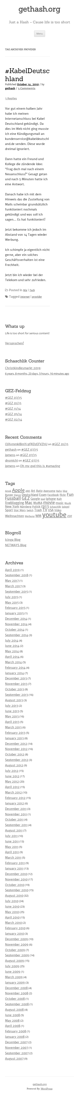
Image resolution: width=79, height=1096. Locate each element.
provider (37, 296)
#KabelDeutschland (27, 74)
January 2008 (15, 1037)
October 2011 (14, 819)
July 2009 (12, 966)
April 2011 (12, 852)
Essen (43, 495)
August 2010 (14, 895)
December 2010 (16, 874)
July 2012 (11, 771)
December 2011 (16, 809)
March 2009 (14, 977)
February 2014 (15, 668)
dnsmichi (11, 460)
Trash (38, 510)
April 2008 (12, 1026)
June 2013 (12, 711)
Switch (30, 510)
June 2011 (12, 841)
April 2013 (12, 722)
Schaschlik (55, 506)
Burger (9, 494)
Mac (28, 502)
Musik (67, 503)
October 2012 (14, 754)
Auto (39, 491)
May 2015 (12, 602)
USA (51, 510)
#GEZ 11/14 (13, 409)
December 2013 (16, 678)
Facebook (53, 494)
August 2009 (14, 961)
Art (33, 491)
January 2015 (14, 613)
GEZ (26, 498)
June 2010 (12, 906)
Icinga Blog (12, 540)
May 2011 (11, 847)
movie (49, 502)
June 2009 (12, 972)
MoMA (37, 503)
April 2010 (12, 917)
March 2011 (13, 857)
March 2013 (13, 727)
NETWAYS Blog (15, 545)
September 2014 (16, 635)
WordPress (46, 1088)
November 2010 (16, 879)
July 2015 (11, 597)
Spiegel (65, 506)
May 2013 (12, 716)
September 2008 (17, 1004)
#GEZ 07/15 (13, 398)
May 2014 (12, 651)
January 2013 (14, 738)
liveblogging (14, 503)
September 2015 (16, 591)
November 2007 (16, 1048)
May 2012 (12, 781)
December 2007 (16, 1042)
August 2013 (14, 700)
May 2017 (12, 581)
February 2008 (15, 1031)
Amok (8, 491)
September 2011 (16, 825)
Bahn (59, 491)
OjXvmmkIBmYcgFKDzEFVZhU (26, 444)
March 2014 (13, 662)
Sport (9, 510)
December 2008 (16, 988)
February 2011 (15, 863)
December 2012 (16, 744)
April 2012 (12, 787)
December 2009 (16, 939)
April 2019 (12, 570)
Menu (39, 33)
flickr (63, 494)
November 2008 (16, 993)
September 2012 (16, 760)
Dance (17, 495)
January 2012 (14, 803)
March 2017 (13, 586)
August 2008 (14, 1010)
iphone (51, 499)
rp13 (45, 506)
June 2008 (12, 1015)
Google (35, 499)
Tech (32, 290)
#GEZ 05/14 (13, 414)
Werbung (30, 516)
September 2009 (17, 955)
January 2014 (14, 673)
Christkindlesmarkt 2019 (22, 368)
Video (57, 510)
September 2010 (16, 890)
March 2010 (13, 923)
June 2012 (12, 776)
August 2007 (14, 1058)
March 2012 (13, 792)
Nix (25, 290)
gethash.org (39, 9)
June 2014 (12, 646)
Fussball (13, 498)
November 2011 (16, 814)
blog (65, 491)
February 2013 (15, 733)
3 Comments (26, 88)
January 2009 (15, 982)
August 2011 (14, 830)
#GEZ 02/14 (13, 419)
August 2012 (14, 765)
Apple (18, 490)
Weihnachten (14, 516)
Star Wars (20, 510)
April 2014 (12, 657)
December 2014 (16, 619)
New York (12, 506)
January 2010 (14, 933)
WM (38, 516)
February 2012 (15, 798)
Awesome (49, 490)
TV (45, 510)
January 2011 (14, 868)
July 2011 (11, 836)
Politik (36, 506)
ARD (27, 491)
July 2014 (11, 640)
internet (25, 296)
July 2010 (11, 901)
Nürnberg (25, 506)
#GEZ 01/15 (13, 403)
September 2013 (16, 695)
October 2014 (14, 630)
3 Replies (11, 98)
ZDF (69, 516)
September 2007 (17, 1053)
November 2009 (16, 944)
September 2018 (16, 575)
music (60, 503)
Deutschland (30, 495)
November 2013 (16, 684)
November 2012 (16, 749)
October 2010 (14, 885)
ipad (43, 499)
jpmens (10, 455)
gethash (10, 88)
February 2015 (15, 608)
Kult (59, 498)
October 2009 (15, 950)
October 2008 (15, 999)
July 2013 (11, 706)
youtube (54, 515)
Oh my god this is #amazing (40, 466)
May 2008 (12, 1020)
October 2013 (14, 689)
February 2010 (15, 928)
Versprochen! (14, 343)
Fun (70, 494)
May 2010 (12, 912)
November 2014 (16, 624)
